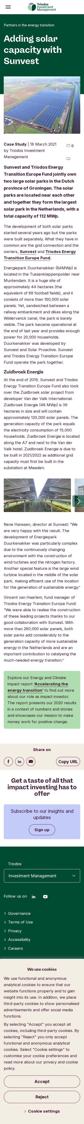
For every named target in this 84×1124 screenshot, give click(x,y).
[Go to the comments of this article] (68, 159)
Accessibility (19, 939)
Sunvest (28, 251)
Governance (19, 913)
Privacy (14, 931)
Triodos (14, 863)
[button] (78, 501)
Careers (15, 948)
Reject (42, 1096)
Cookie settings (44, 1111)
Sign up (42, 829)
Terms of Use (20, 922)
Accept (42, 1081)
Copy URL (68, 761)
